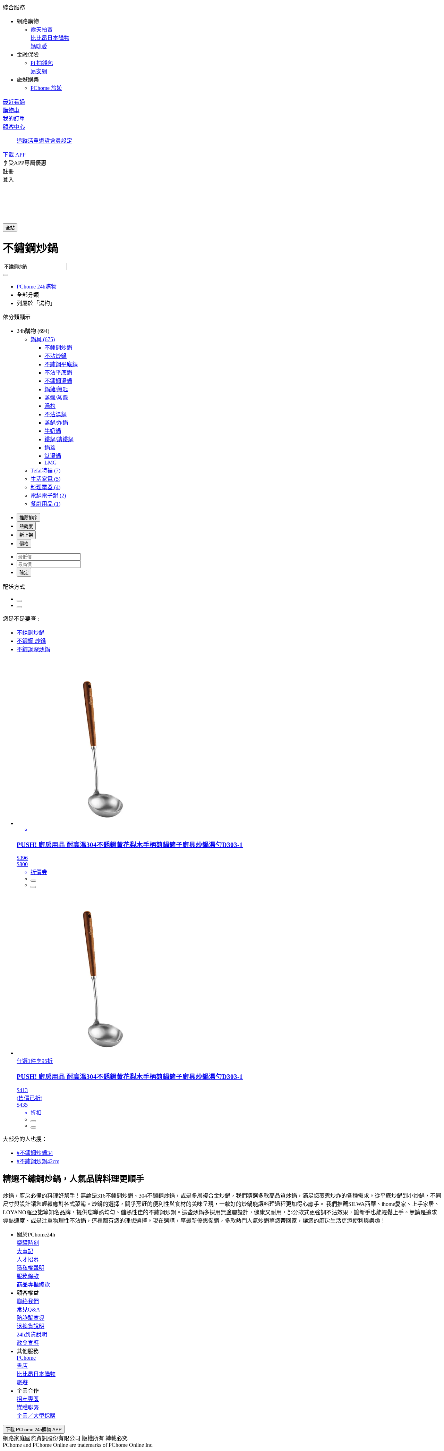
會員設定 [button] (61, 141)
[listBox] (222, 586)
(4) (45, 487)
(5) (45, 479)
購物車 (11, 110)
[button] (222, 47)
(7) (45, 470)
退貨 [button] (44, 141)
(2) (48, 495)
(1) (45, 504)
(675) (43, 339)
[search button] (5, 275)
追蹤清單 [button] (28, 141)
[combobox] (222, 251)
